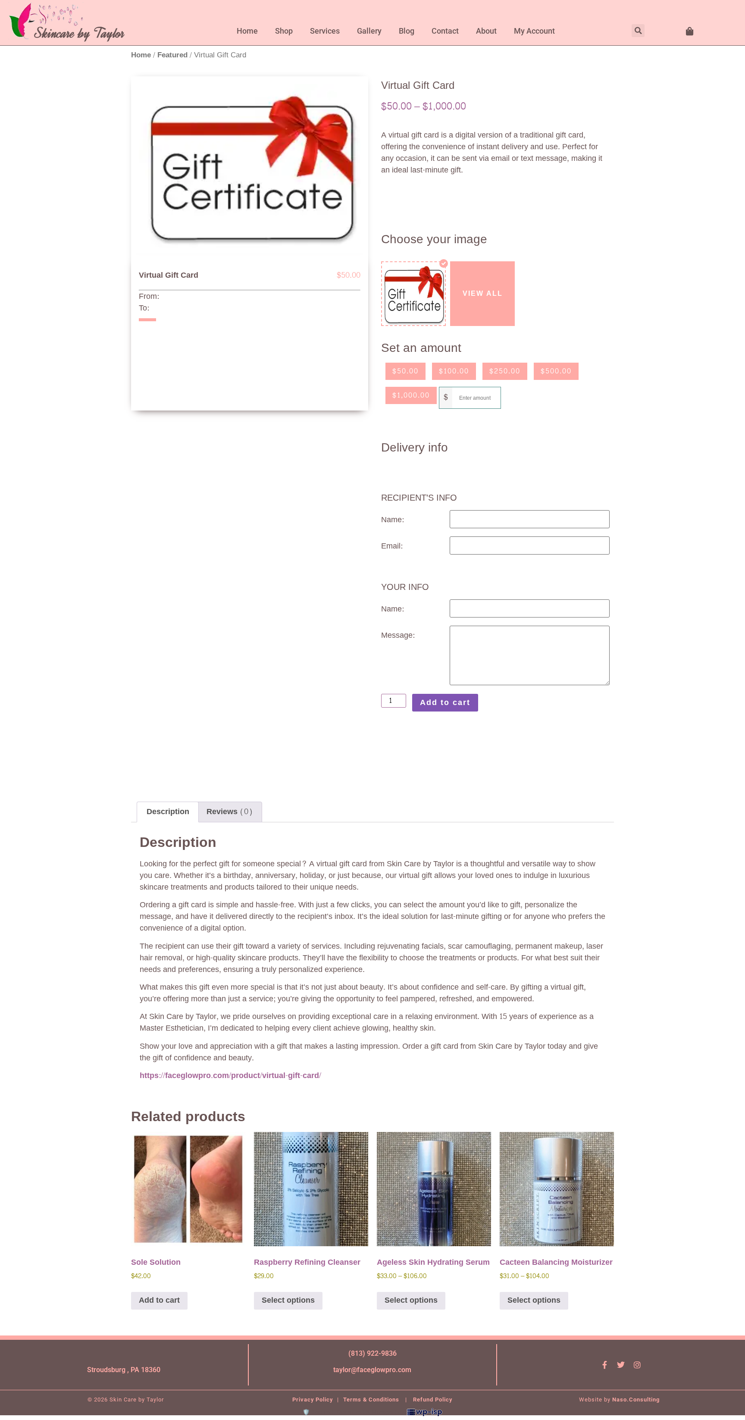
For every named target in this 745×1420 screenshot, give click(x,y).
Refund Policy (432, 1399)
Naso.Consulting (636, 1399)
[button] (638, 30)
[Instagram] (637, 1365)
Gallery (369, 30)
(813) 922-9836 (372, 1353)
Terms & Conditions (372, 1399)
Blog (406, 30)
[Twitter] (621, 1365)
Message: (398, 635)
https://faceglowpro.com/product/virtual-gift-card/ (230, 1076)
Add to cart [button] (159, 1300)
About (486, 30)
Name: (392, 520)
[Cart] (690, 31)
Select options (288, 1300)
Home (247, 30)
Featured (172, 55)
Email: (392, 546)
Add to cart (445, 703)
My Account (534, 30)
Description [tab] (168, 812)
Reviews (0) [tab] (230, 812)
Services (325, 30)
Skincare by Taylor (80, 33)
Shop (284, 30)
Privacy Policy (312, 1399)
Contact (445, 30)
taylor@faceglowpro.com (372, 1370)
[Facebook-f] (604, 1365)
